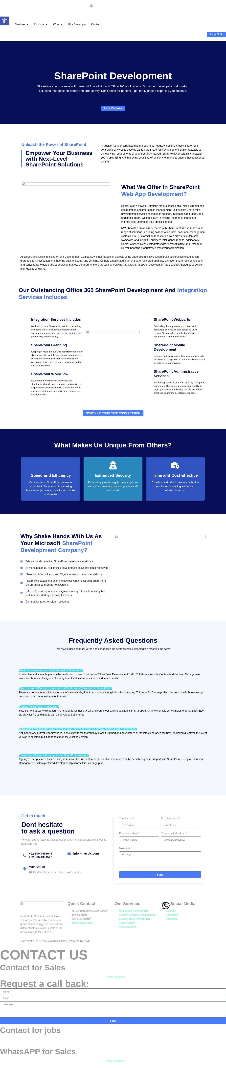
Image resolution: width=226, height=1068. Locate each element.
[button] (4, 21)
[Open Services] (27, 24)
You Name (125, 818)
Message (124, 848)
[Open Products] (46, 24)
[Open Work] (61, 24)
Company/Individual (173, 833)
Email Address (170, 818)
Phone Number (128, 833)
